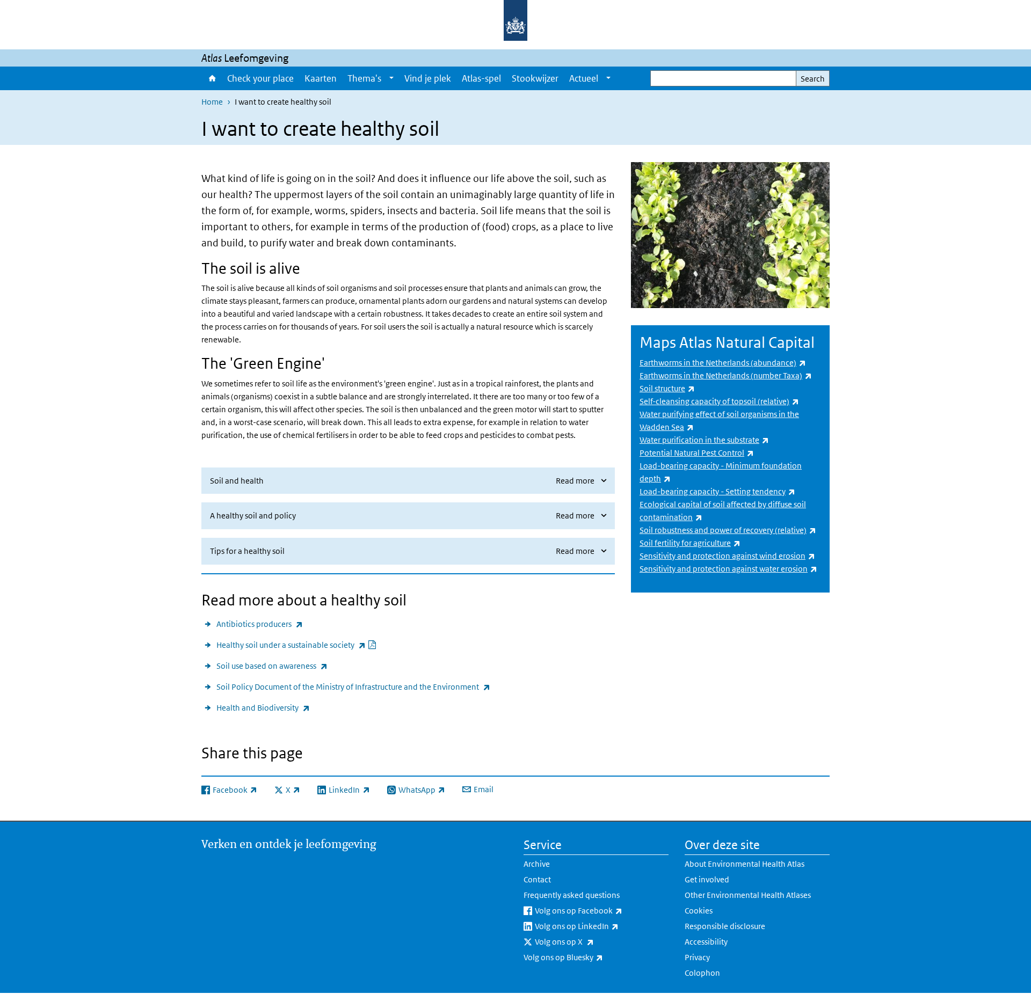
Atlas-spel (481, 78)
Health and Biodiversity (263, 707)
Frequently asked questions (572, 895)
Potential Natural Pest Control (697, 453)
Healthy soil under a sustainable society (296, 644)
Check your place (260, 78)
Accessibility (706, 942)
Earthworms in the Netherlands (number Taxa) (726, 375)
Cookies (699, 910)
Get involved (707, 879)
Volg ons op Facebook (602, 910)
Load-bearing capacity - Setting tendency (717, 491)
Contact (537, 879)
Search (813, 79)
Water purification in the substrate (704, 440)
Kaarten (320, 78)
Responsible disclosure (725, 926)
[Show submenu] (391, 78)
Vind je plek (427, 78)
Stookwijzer (535, 78)
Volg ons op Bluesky (591, 957)
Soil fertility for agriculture (690, 543)
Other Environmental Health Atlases (748, 895)
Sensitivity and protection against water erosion (728, 569)
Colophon (702, 973)
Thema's (364, 78)
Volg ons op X (592, 941)
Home (211, 78)
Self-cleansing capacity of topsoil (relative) (719, 401)
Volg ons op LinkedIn (602, 925)
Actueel (583, 78)
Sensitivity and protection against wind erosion (727, 556)
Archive (537, 864)
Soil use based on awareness (272, 665)
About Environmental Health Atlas (744, 864)
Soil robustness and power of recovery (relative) (728, 530)
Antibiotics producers (259, 623)
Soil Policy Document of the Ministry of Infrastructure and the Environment (353, 686)
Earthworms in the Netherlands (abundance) (723, 362)
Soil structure (667, 388)
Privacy (697, 957)
